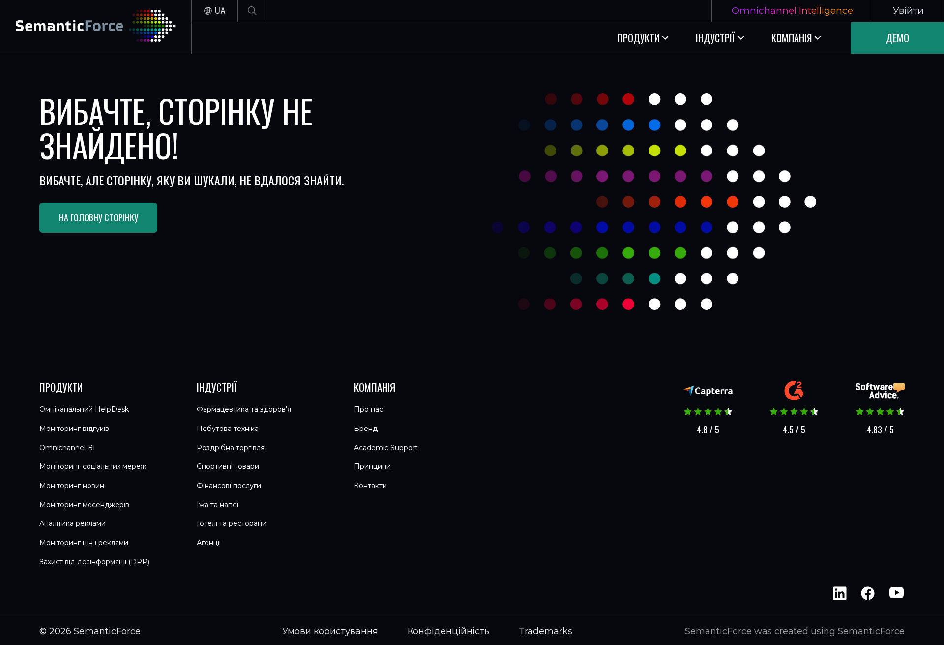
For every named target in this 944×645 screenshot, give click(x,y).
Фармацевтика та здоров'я (244, 409)
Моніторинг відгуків (74, 428)
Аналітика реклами (72, 523)
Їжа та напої (217, 504)
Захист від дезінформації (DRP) (94, 561)
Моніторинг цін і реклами (83, 542)
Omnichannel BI (67, 447)
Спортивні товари (228, 466)
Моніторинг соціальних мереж (92, 466)
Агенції (209, 542)
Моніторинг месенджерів (84, 504)
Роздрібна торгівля (231, 447)
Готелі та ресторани (231, 523)
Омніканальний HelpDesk (84, 409)
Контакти (370, 485)
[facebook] (868, 593)
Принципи (372, 466)
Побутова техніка (228, 428)
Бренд (366, 428)
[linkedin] (840, 593)
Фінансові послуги (229, 485)
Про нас (368, 409)
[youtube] (896, 593)
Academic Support (386, 447)
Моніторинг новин (71, 485)
